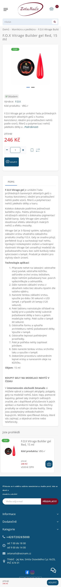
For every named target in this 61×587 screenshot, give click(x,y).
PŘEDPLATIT (50, 501)
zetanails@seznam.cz (19, 553)
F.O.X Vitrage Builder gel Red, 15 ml (36, 442)
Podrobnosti (31, 127)
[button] (28, 87)
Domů (6, 29)
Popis (11, 181)
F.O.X (18, 101)
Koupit (53, 582)
